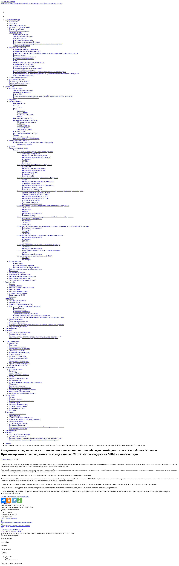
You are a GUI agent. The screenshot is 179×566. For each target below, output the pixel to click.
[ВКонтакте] (3, 500)
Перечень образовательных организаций (27, 68)
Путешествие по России (21, 312)
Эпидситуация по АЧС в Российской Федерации (34, 165)
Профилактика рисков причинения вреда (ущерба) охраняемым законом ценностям (42, 96)
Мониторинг (13, 271)
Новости (25, 211)
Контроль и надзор (15, 88)
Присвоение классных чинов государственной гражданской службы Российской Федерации (46, 74)
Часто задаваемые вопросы (18, 321)
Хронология (26, 163)
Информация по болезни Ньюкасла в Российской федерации (38, 245)
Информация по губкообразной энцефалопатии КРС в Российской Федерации (45, 217)
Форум (19, 107)
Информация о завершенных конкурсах (27, 51)
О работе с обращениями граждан (21, 304)
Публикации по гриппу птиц (32, 187)
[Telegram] (14, 500)
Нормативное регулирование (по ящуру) (36, 157)
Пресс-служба (10, 282)
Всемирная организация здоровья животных (16, 522)
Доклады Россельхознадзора (23, 36)
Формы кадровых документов (23, 66)
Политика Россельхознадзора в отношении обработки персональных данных (36, 325)
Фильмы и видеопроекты (18, 293)
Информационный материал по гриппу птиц (37, 181)
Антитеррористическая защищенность (22, 280)
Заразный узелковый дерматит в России (36, 193)
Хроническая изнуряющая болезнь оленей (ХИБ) (34, 256)
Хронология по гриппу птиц (32, 189)
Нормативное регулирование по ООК (35, 198)
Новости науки (14, 289)
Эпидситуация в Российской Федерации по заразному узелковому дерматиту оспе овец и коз (50, 191)
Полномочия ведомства (17, 25)
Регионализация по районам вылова (26, 267)
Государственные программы (19, 27)
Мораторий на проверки (22, 92)
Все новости (5, 503)
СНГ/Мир (25, 161)
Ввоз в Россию (18, 308)
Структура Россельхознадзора (19, 332)
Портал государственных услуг (12, 529)
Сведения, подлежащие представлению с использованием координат (37, 44)
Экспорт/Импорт (15, 101)
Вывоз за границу (19, 310)
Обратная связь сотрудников (23, 75)
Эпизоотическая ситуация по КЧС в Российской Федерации (38, 250)
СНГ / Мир (25, 222)
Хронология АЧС (28, 176)
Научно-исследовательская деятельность (15, 496)
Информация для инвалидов (23, 64)
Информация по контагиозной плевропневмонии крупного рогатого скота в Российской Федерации (53, 226)
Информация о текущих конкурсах (25, 49)
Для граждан (9, 299)
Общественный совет (16, 29)
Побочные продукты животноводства (22, 276)
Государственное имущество (19, 81)
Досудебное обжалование (18, 85)
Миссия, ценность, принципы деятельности (28, 62)
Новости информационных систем (21, 287)
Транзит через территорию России (25, 313)
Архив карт (26, 207)
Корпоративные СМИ (17, 295)
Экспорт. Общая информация (23, 137)
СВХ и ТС (21, 124)
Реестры (12, 146)
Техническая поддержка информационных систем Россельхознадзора (33, 338)
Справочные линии (16, 319)
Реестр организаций (24, 129)
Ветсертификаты (19, 103)
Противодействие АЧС (30, 172)
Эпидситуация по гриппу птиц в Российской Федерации (37, 178)
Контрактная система (16, 79)
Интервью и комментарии (18, 291)
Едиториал (21, 111)
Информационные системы (19, 140)
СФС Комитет (22, 113)
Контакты (12, 297)
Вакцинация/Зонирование (31, 153)
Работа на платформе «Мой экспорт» (26, 139)
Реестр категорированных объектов (26, 98)
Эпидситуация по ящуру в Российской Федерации (35, 152)
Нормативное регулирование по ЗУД (35, 196)
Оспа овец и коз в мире (30, 202)
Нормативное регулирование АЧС (34, 170)
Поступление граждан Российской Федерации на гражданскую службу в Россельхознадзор (45, 53)
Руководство (13, 21)
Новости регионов (15, 286)
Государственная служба (17, 47)
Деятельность (10, 87)
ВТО (15, 109)
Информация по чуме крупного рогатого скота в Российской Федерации (43, 206)
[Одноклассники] (8, 500)
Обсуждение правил (24, 144)
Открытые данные (19, 38)
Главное (12, 284)
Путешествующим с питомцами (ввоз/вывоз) (25, 306)
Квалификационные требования (24, 57)
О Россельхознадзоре (12, 20)
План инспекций (19, 131)
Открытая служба (15, 33)
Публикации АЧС (28, 174)
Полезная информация (17, 323)
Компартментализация (17, 273)
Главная (8, 443)
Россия (15, 150)
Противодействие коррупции (19, 83)
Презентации (18, 263)
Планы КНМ (17, 94)
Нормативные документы (26, 122)
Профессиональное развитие (23, 59)
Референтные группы (20, 34)
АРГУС (16, 105)
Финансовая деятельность (18, 77)
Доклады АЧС (26, 167)
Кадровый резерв (19, 55)
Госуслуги (12, 100)
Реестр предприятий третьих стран (25, 133)
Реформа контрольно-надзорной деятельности (25, 269)
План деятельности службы (23, 40)
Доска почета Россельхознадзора (24, 70)
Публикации (26, 159)
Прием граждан (14, 302)
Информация (26, 209)
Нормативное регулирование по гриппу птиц (38, 185)
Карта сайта (16, 531)
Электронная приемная (21, 46)
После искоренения (28, 215)
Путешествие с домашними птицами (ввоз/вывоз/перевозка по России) (38, 317)
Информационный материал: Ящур (34, 155)
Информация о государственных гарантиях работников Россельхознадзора (39, 72)
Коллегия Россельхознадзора (19, 31)
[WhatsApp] (19, 500)
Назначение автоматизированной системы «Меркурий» (33, 142)
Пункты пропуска (23, 126)
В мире (24, 180)
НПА (15, 60)
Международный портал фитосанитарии (15, 526)
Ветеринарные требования (22, 118)
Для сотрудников (11, 328)
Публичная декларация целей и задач (26, 42)
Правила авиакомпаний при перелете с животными (31, 315)
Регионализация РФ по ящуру (23, 265)
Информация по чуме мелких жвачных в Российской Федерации (40, 235)
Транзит (16, 135)
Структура (13, 23)
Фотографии (26, 224)
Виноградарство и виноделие (19, 278)
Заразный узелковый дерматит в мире (35, 194)
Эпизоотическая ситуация (18, 148)
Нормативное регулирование (32, 213)
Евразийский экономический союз (25, 120)
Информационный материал (32, 204)
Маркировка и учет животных (20, 274)
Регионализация (15, 261)
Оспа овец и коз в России (31, 200)
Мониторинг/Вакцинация (31, 183)
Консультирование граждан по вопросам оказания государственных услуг (35, 336)
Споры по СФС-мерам (25, 114)
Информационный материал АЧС (33, 168)
